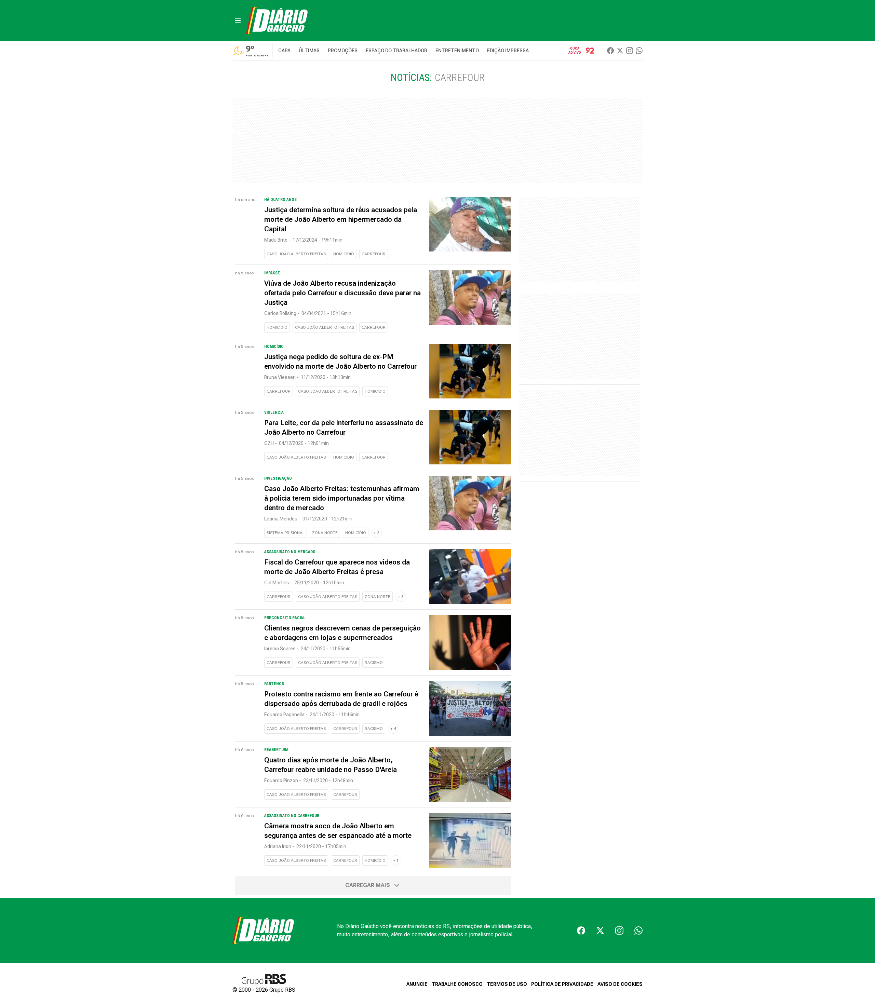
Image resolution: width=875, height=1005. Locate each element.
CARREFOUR (374, 254)
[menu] (238, 20)
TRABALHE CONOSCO (457, 984)
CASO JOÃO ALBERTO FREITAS (296, 254)
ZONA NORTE (325, 532)
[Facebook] (610, 50)
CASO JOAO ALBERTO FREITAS (327, 391)
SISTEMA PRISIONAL (286, 532)
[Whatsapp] (639, 50)
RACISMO (374, 662)
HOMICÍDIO (343, 254)
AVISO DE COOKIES (620, 984)
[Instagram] (629, 50)
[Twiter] (620, 50)
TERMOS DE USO (507, 984)
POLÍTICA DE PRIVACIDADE (562, 984)
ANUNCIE (417, 984)
